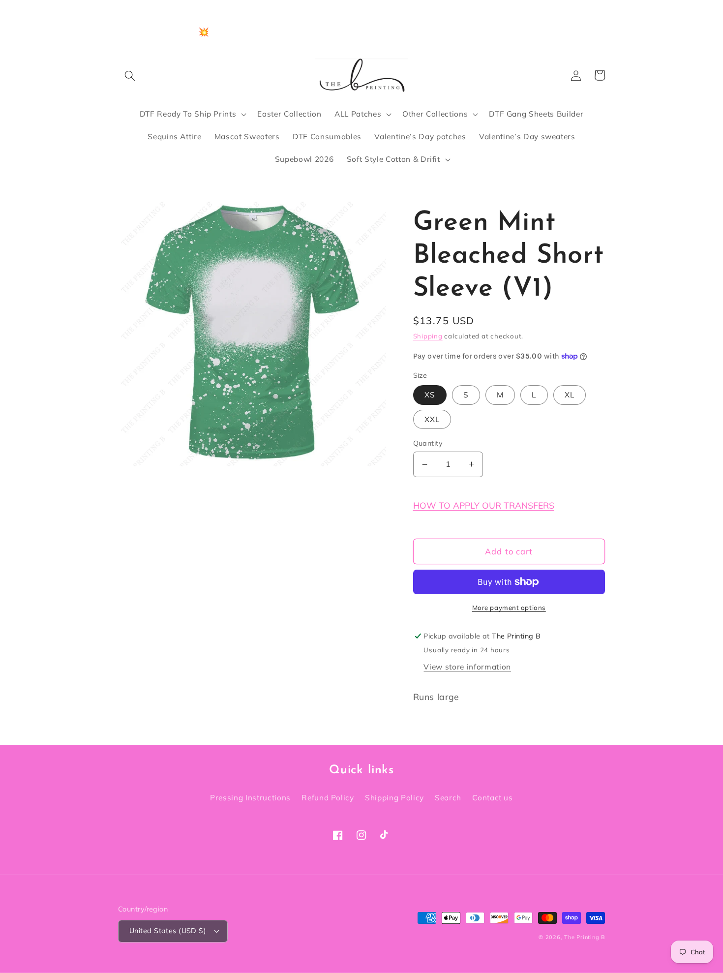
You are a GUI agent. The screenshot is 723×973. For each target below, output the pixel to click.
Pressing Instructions (250, 797)
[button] (130, 75)
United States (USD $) (167, 930)
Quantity (428, 443)
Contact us (492, 797)
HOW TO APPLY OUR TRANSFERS (483, 505)
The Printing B (584, 937)
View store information (467, 666)
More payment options (509, 607)
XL (569, 394)
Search (448, 797)
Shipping (428, 336)
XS (429, 394)
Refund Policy (327, 797)
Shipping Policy (394, 797)
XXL (432, 419)
